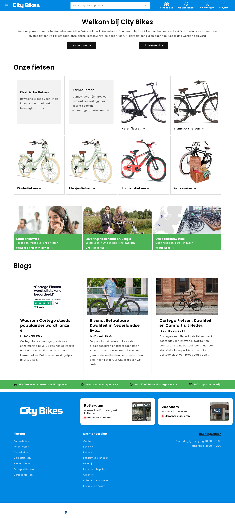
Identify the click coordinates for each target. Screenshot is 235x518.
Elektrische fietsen (34, 92)
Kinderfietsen (27, 188)
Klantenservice (153, 45)
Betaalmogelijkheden (96, 457)
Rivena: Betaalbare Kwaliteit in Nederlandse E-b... (115, 325)
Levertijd (88, 463)
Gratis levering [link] (95, 247)
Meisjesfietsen (80, 188)
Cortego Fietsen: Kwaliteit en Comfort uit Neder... (186, 323)
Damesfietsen (83, 90)
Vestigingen (163, 247)
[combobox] (110, 5)
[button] (6, 5)
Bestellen (88, 452)
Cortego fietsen (23, 474)
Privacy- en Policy (94, 486)
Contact (88, 441)
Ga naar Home (81, 45)
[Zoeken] (146, 5)
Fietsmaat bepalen (94, 469)
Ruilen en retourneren (96, 480)
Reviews (88, 446)
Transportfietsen (187, 128)
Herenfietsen (131, 128)
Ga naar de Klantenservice (33, 247)
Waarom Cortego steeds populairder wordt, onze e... (45, 325)
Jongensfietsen (133, 188)
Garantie (88, 474)
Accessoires (183, 188)
